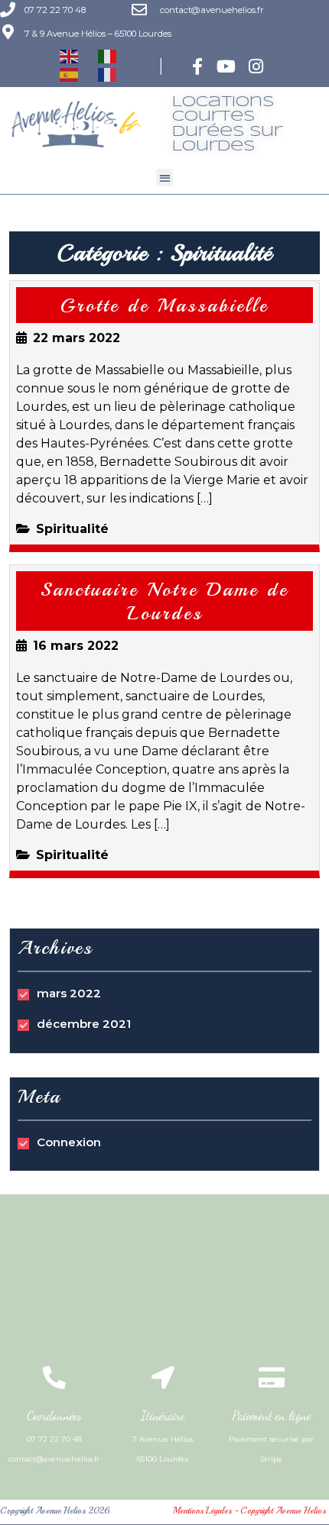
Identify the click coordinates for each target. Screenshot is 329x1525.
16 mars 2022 (76, 645)
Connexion (69, 1142)
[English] (69, 56)
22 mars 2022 (76, 338)
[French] (108, 74)
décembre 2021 (84, 1023)
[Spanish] (69, 74)
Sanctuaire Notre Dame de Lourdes (164, 601)
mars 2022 (69, 993)
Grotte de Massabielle (164, 305)
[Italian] (108, 56)
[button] (165, 177)
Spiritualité (72, 529)
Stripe (271, 1459)
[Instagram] (256, 66)
